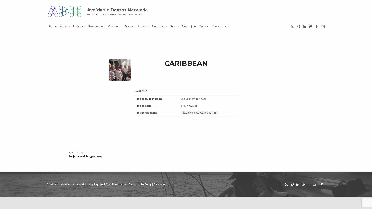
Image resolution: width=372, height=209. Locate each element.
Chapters (114, 26)
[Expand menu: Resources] (166, 26)
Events (129, 26)
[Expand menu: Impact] (148, 26)
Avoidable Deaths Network (117, 9)
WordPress (112, 184)
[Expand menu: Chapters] (121, 26)
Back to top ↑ (161, 184)
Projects (78, 26)
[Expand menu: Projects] (85, 26)
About (64, 26)
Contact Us (219, 26)
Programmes (96, 26)
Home (53, 26)
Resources (158, 26)
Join (193, 26)
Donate (203, 26)
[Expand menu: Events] (134, 26)
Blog (184, 26)
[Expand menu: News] (178, 26)
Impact (142, 26)
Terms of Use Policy (140, 184)
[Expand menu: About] (69, 26)
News (173, 26)
